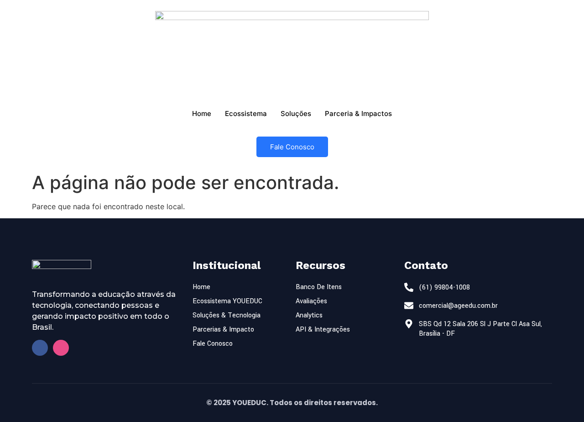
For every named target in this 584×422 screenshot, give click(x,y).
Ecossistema (246, 113)
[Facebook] (40, 348)
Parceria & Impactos (358, 113)
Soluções (296, 113)
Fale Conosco (292, 146)
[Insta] (61, 348)
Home (201, 113)
